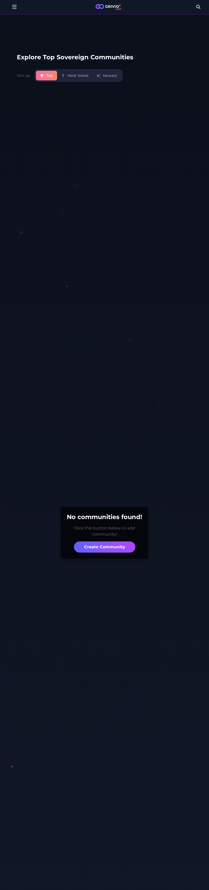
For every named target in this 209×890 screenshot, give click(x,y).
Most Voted (77, 75)
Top (49, 75)
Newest (109, 75)
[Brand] (108, 7)
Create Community (104, 546)
